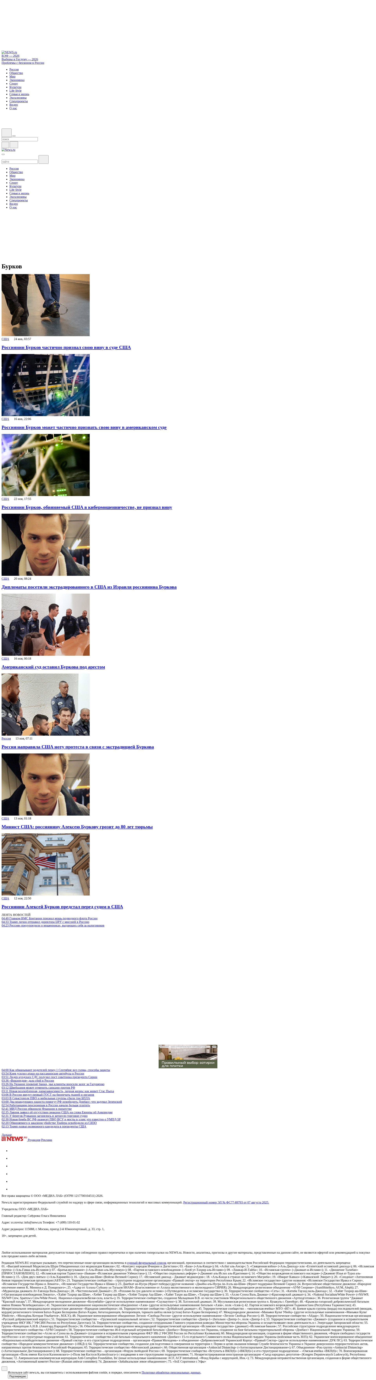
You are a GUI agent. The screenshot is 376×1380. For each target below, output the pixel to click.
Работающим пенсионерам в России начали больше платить (46, 1105)
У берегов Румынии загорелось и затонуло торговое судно (45, 1115)
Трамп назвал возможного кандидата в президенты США (44, 1126)
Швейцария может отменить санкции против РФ (38, 1087)
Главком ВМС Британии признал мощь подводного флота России (50, 918)
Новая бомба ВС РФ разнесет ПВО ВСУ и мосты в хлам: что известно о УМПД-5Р (61, 1119)
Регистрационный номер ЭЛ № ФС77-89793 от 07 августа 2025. (226, 1202)
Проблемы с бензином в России (23, 62)
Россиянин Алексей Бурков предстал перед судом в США (62, 906)
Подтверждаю (17, 1376)
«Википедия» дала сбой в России (28, 1080)
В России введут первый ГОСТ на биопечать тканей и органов (48, 1094)
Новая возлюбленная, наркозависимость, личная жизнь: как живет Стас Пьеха (58, 1091)
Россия (6, 738)
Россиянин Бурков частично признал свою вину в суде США (66, 347)
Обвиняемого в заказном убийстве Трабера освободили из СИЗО (49, 1123)
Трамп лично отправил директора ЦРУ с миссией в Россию (45, 922)
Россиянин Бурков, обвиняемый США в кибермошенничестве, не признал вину (87, 507)
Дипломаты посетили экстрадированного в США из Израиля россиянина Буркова (89, 586)
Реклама (46, 1140)
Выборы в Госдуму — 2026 (20, 59)
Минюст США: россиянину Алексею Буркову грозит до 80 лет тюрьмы (77, 826)
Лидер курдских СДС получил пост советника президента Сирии (49, 1077)
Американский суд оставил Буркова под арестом (53, 666)
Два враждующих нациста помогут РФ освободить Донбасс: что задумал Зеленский (62, 1101)
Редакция (34, 1140)
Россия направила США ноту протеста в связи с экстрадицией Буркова (78, 746)
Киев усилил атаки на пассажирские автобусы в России (43, 1073)
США (5, 339)
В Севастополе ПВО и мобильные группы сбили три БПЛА (46, 1098)
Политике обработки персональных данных (171, 1372)
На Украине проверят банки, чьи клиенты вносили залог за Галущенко (53, 1084)
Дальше (7, 1134)
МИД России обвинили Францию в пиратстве (37, 1108)
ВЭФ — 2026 (10, 55)
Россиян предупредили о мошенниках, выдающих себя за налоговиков (53, 925)
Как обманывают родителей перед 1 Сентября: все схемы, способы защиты (56, 1070)
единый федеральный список (146, 1262)
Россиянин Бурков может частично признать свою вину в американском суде (84, 427)
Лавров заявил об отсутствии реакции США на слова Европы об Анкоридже (57, 1112)
